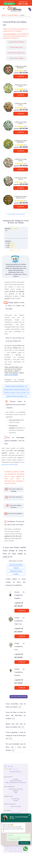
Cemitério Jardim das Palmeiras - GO (16, 386)
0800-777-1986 (23, 4)
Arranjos (15, 800)
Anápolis (16, 568)
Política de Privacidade (16, 781)
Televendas (7, 810)
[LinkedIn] (5, 766)
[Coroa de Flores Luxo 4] (8, 126)
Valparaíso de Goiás (16, 571)
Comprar (20, 76)
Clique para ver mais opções (18, 696)
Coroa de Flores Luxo (16, 47)
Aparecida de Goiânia (16, 565)
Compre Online (8, 796)
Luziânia (16, 574)
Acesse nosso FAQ (16, 806)
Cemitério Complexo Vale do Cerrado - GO (16, 392)
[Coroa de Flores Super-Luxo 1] (8, 200)
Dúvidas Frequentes (10, 804)
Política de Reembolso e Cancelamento (15, 782)
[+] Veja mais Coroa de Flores (16, 214)
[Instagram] (8, 766)
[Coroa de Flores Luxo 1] (8, 89)
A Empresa (16, 779)
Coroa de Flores (12, 15)
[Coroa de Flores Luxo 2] (8, 163)
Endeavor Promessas (15, 771)
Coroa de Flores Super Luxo (16, 53)
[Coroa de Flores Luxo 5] (8, 107)
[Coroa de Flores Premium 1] (8, 145)
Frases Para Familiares (15, 497)
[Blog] (12, 766)
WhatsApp (10, 3)
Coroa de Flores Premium (16, 42)
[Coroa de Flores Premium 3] (8, 70)
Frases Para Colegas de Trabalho (15, 490)
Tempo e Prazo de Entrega (16, 789)
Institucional (8, 776)
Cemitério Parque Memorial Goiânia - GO (16, 389)
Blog (15, 792)
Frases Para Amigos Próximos (15, 506)
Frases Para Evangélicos (15, 513)
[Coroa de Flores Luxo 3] (8, 182)
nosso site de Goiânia (11, 375)
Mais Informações (9, 786)
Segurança (15, 790)
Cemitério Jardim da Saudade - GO (16, 396)
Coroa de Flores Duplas (16, 58)
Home (4, 15)
